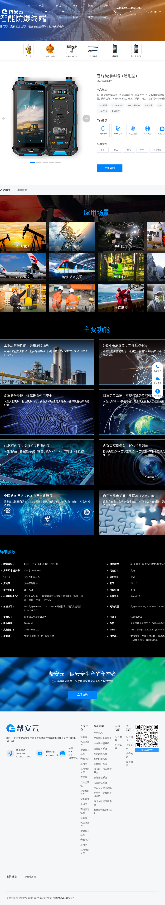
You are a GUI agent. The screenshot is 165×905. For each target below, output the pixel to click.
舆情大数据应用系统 (103, 803)
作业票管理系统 (101, 743)
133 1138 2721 (136, 11)
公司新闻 (118, 738)
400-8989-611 (123, 11)
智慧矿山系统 (100, 759)
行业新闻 (118, 747)
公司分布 (129, 747)
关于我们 (105, 11)
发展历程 (129, 763)
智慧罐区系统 (100, 764)
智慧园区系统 (100, 754)
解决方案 (58, 11)
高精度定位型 (84, 770)
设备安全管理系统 (103, 788)
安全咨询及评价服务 (103, 811)
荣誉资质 (129, 755)
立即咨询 (109, 168)
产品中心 (41, 11)
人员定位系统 (100, 783)
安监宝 (83, 737)
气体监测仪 (84, 743)
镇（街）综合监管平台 (103, 771)
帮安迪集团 (30, 876)
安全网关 (84, 758)
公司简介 (129, 738)
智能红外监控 (84, 752)
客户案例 (75, 11)
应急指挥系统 (100, 748)
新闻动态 (90, 11)
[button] (86, 118)
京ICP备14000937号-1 (63, 898)
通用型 (83, 764)
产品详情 (5, 190)
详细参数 (22, 190)
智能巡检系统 (100, 777)
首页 (28, 11)
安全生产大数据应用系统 (103, 794)
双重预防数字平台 (103, 738)
